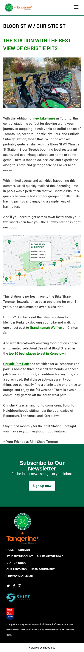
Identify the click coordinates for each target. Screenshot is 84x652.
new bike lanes (44, 118)
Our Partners (16, 569)
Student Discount (19, 556)
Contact (24, 550)
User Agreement (42, 569)
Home (10, 550)
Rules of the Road (50, 556)
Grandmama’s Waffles (46, 327)
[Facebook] (14, 585)
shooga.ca (49, 647)
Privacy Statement (19, 575)
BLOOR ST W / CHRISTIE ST (34, 26)
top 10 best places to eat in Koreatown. (38, 353)
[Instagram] (19, 585)
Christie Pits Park (16, 364)
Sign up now (42, 486)
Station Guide (16, 562)
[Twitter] (8, 585)
